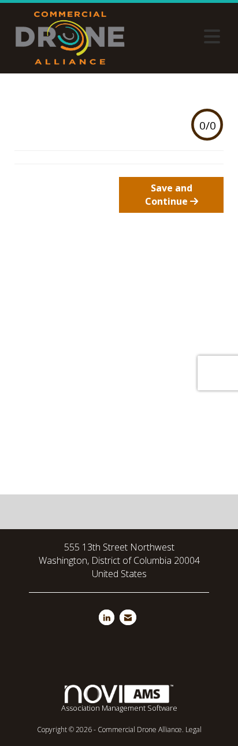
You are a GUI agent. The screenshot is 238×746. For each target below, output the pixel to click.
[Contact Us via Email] (128, 617)
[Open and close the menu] (179, 36)
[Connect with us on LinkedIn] (106, 617)
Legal (193, 729)
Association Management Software (119, 708)
